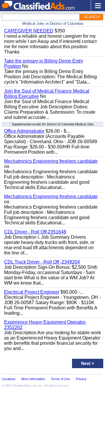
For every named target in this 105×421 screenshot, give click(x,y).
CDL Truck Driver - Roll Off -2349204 (42, 261)
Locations (8, 379)
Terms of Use (60, 379)
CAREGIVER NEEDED (28, 30)
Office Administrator (24, 131)
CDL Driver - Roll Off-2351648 (35, 231)
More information (33, 379)
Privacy (81, 379)
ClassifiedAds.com (25, 385)
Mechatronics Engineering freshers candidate (51, 161)
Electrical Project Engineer (31, 292)
